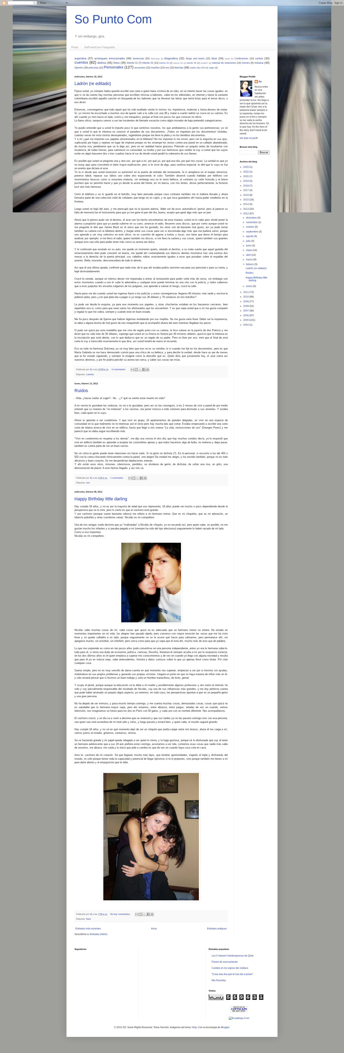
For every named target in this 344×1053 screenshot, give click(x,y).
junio (249, 245)
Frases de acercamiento (225, 961)
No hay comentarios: (120, 914)
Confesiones (241, 58)
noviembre (252, 222)
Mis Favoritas (219, 980)
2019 (246, 181)
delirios (101, 62)
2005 (246, 320)
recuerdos (139, 67)
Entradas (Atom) (98, 934)
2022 (246, 171)
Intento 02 (147, 62)
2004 (246, 324)
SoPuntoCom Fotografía (99, 47)
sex (167, 67)
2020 (246, 176)
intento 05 (191, 63)
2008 (246, 306)
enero (249, 286)
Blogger (225, 1027)
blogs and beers (195, 58)
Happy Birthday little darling (100, 498)
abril (248, 255)
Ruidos (81, 390)
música (258, 62)
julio (248, 241)
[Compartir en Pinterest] (148, 370)
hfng (194, 1027)
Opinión (78, 67)
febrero (250, 264)
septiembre (252, 231)
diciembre (251, 217)
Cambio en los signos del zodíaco (230, 968)
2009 (246, 301)
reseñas (155, 67)
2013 (246, 209)
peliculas (93, 67)
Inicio (154, 928)
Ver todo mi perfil (249, 138)
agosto (250, 236)
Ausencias (138, 58)
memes (246, 62)
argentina (80, 58)
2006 (246, 315)
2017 (246, 190)
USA (202, 67)
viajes (211, 67)
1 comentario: (117, 478)
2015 (246, 199)
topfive (193, 67)
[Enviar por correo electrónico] (132, 370)
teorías (179, 67)
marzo (249, 259)
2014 (246, 204)
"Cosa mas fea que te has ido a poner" (232, 974)
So (260, 81)
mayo (249, 250)
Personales (113, 67)
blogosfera (171, 58)
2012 (246, 213)
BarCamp (155, 59)
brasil (227, 59)
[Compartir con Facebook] (144, 370)
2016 (246, 195)
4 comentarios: (118, 369)
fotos (116, 62)
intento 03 (164, 63)
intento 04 (178, 63)
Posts (74, 47)
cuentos (81, 62)
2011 (246, 292)
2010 (246, 296)
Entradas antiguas (217, 928)
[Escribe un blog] (136, 370)
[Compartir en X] (140, 370)
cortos (259, 58)
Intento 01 (132, 62)
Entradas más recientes (88, 928)
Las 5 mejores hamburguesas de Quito (233, 955)
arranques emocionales (109, 58)
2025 (246, 167)
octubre (250, 226)
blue (214, 58)
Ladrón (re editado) (92, 83)
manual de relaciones (224, 62)
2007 (246, 310)
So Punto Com (113, 19)
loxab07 (204, 63)
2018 (246, 185)
